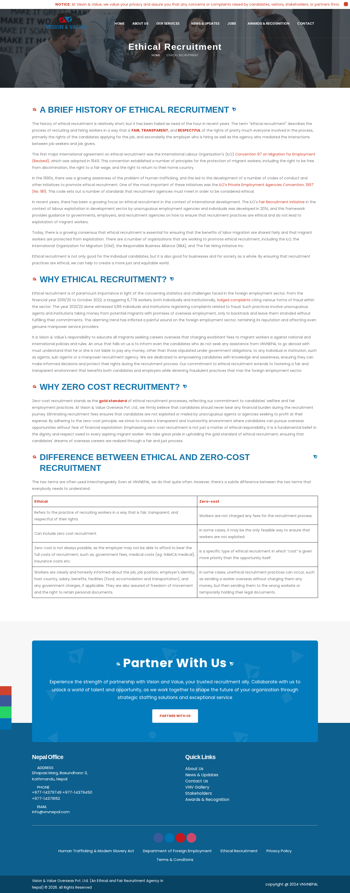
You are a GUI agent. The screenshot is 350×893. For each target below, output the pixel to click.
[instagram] (191, 838)
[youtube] (180, 838)
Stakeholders (198, 793)
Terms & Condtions (175, 859)
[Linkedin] (169, 838)
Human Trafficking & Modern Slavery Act (96, 850)
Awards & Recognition (268, 23)
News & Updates (205, 23)
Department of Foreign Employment (177, 850)
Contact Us (196, 781)
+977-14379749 (46, 792)
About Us (140, 23)
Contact (305, 23)
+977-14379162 (46, 798)
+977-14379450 (77, 792)
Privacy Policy (279, 850)
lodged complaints (234, 300)
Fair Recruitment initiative (282, 202)
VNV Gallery (197, 787)
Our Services (168, 23)
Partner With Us (175, 716)
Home (119, 23)
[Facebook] (158, 838)
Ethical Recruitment (239, 850)
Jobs (231, 23)
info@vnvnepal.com (51, 811)
